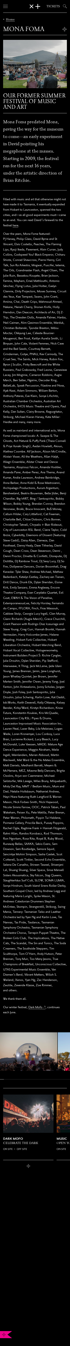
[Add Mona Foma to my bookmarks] (64, 29)
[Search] (64, 6)
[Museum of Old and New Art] (35, 6)
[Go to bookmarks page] (3, 1334)
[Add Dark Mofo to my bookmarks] (28, 1166)
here (15, 225)
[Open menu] (5, 6)
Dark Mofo (35, 1007)
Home (10, 19)
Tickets (53, 6)
